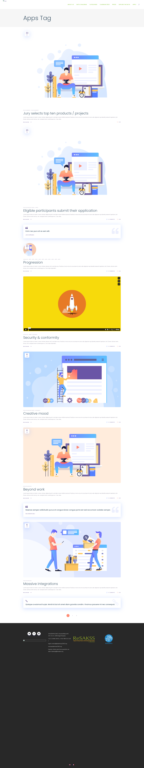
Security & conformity (41, 337)
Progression (33, 262)
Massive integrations (40, 583)
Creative (25, 259)
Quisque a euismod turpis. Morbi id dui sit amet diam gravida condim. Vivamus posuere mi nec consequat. (70, 604)
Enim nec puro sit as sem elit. (38, 231)
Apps (30, 259)
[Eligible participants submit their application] (72, 165)
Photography (27, 110)
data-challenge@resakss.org (55, 651)
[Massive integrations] (72, 549)
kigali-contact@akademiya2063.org (57, 643)
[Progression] (29, 249)
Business (35, 334)
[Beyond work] (72, 455)
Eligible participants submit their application (60, 210)
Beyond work (34, 489)
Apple (33, 207)
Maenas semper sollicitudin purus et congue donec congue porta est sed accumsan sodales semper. (68, 510)
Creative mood (35, 413)
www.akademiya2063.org (55, 646)
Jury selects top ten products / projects (55, 113)
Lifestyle (25, 334)
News (30, 334)
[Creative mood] (72, 379)
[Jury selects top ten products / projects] (72, 68)
